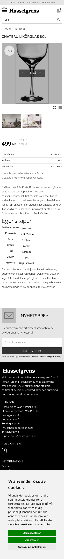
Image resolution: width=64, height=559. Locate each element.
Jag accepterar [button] (32, 532)
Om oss (6, 466)
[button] (5, 13)
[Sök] (58, 19)
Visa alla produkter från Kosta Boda (22, 173)
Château (26, 240)
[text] (9, 143)
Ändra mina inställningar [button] (32, 546)
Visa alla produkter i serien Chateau (22, 177)
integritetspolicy (54, 356)
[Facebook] (4, 450)
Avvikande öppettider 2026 (17, 427)
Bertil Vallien (27, 234)
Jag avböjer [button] (32, 539)
